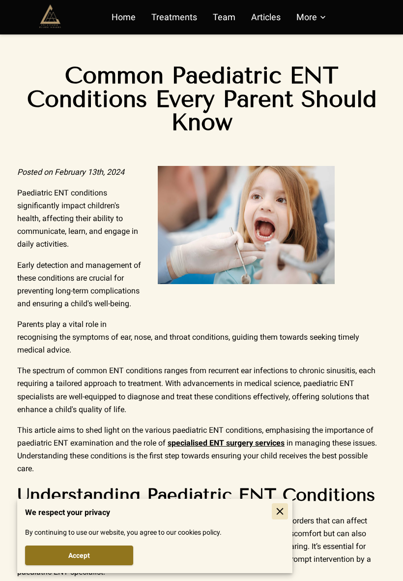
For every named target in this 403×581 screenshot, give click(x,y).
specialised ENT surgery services (226, 443)
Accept (79, 555)
